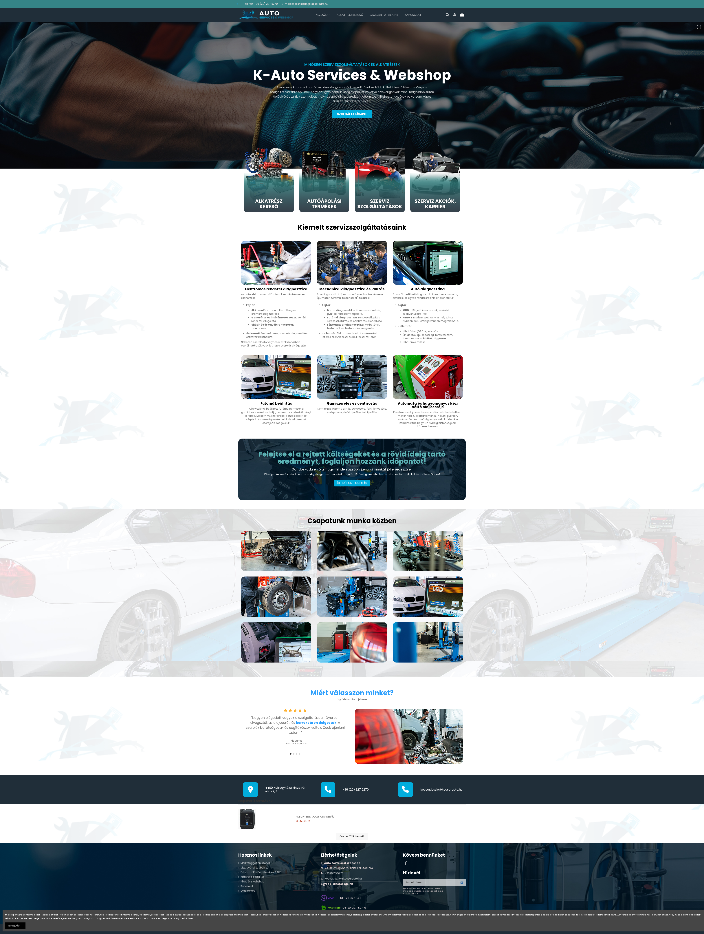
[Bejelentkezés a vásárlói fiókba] (454, 15)
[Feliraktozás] (462, 882)
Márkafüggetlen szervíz (255, 863)
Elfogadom (15, 925)
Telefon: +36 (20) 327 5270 (260, 4)
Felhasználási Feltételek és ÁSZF (261, 872)
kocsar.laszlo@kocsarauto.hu (441, 789)
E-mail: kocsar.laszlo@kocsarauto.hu (305, 4)
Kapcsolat (247, 886)
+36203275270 (334, 873)
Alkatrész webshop (252, 881)
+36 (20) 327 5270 (356, 789)
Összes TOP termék (352, 836)
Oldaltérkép (248, 891)
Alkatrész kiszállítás (253, 877)
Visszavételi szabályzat (255, 867)
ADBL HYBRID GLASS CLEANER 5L (315, 816)
